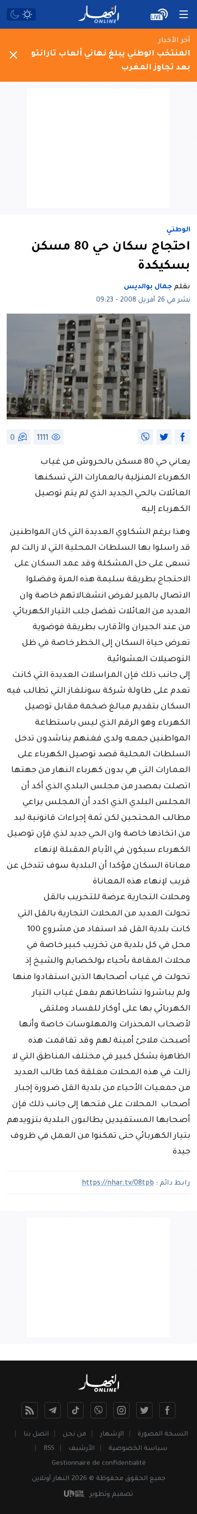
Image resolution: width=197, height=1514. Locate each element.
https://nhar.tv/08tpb (118, 1183)
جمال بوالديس (148, 287)
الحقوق (136, 1478)
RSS (49, 1448)
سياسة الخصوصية (138, 1448)
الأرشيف (81, 1448)
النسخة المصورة (163, 1434)
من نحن (74, 1434)
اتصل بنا (36, 1434)
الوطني (178, 230)
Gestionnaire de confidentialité (99, 1463)
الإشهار (112, 1434)
